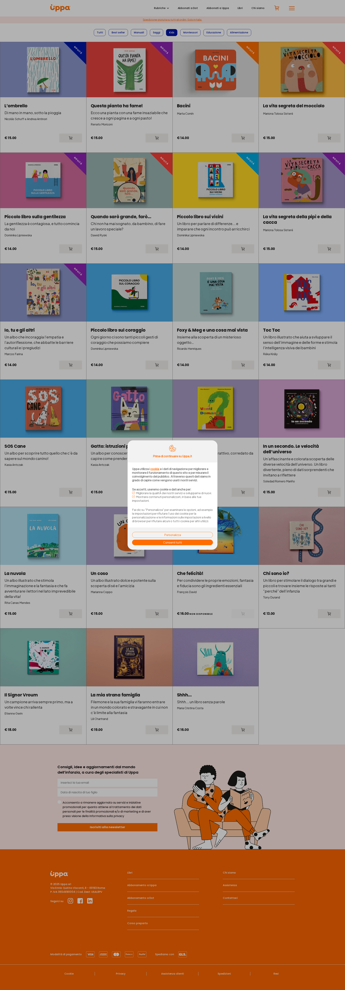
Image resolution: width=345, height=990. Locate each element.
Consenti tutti (172, 542)
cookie (154, 469)
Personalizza (172, 535)
